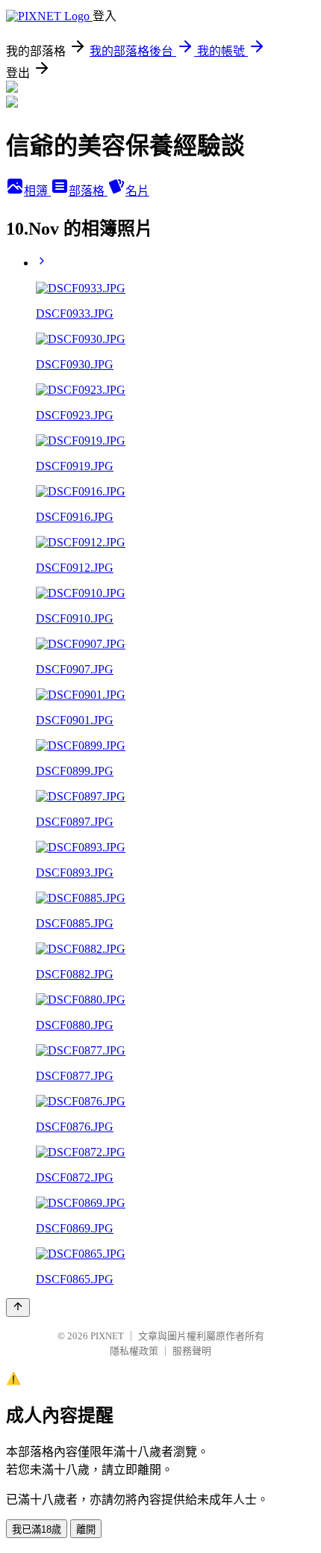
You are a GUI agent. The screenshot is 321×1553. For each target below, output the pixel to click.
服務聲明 (191, 1350)
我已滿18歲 (36, 1529)
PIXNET (107, 1335)
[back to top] (18, 1307)
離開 (86, 1529)
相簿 (37, 191)
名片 (137, 191)
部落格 (88, 191)
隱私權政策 (134, 1350)
